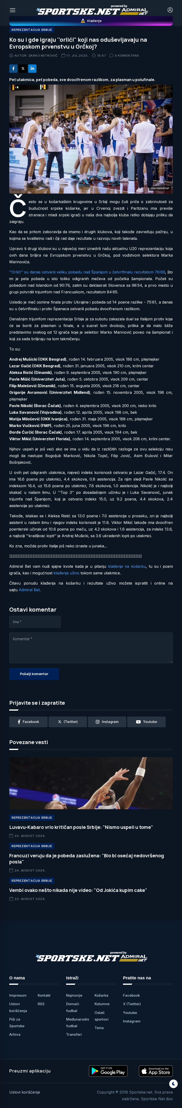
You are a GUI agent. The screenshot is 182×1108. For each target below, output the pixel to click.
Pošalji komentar (34, 674)
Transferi (74, 1034)
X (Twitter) (132, 1004)
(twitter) (71, 722)
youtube (150, 722)
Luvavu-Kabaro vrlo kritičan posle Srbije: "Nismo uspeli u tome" (81, 827)
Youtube (130, 1012)
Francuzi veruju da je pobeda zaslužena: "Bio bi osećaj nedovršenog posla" (86, 858)
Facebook (131, 995)
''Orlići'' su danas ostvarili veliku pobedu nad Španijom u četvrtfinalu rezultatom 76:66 (87, 272)
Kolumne (102, 1004)
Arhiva (14, 1034)
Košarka (101, 995)
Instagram (132, 1021)
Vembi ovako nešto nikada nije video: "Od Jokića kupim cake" (78, 890)
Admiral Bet (29, 589)
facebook (31, 722)
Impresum (18, 995)
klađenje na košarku (127, 566)
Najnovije (74, 995)
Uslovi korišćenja (24, 1092)
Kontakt (44, 995)
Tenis (99, 1028)
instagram (110, 722)
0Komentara (127, 55)
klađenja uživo (66, 573)
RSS (41, 1004)
